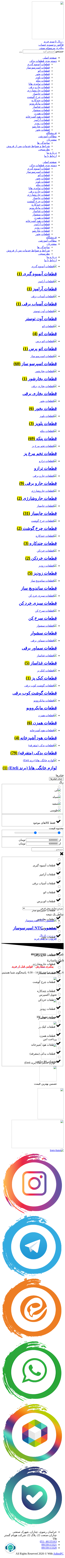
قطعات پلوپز (42, 77)
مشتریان (52, 139)
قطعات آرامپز (42, 119)
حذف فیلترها (56, 779)
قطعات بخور (42, 74)
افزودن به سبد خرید (45, 938)
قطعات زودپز (42, 123)
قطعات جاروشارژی (38, 90)
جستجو (59, 51)
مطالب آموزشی (47, 136)
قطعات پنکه (43, 80)
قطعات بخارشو (41, 126)
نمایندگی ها (43, 142)
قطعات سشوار (41, 110)
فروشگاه (51, 133)
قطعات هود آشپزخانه (38, 116)
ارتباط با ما (50, 156)
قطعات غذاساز (41, 106)
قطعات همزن (42, 113)
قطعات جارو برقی (39, 87)
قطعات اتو (44, 70)
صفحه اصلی (50, 57)
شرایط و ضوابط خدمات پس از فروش (28, 146)
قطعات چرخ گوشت (38, 97)
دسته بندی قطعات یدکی (43, 60)
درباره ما (52, 152)
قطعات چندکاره (41, 100)
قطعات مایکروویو (39, 103)
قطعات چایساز (41, 93)
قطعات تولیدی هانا (39, 83)
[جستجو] (20, 52)
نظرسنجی (44, 149)
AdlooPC (58, 1553)
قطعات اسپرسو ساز (38, 67)
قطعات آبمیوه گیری (38, 64)
